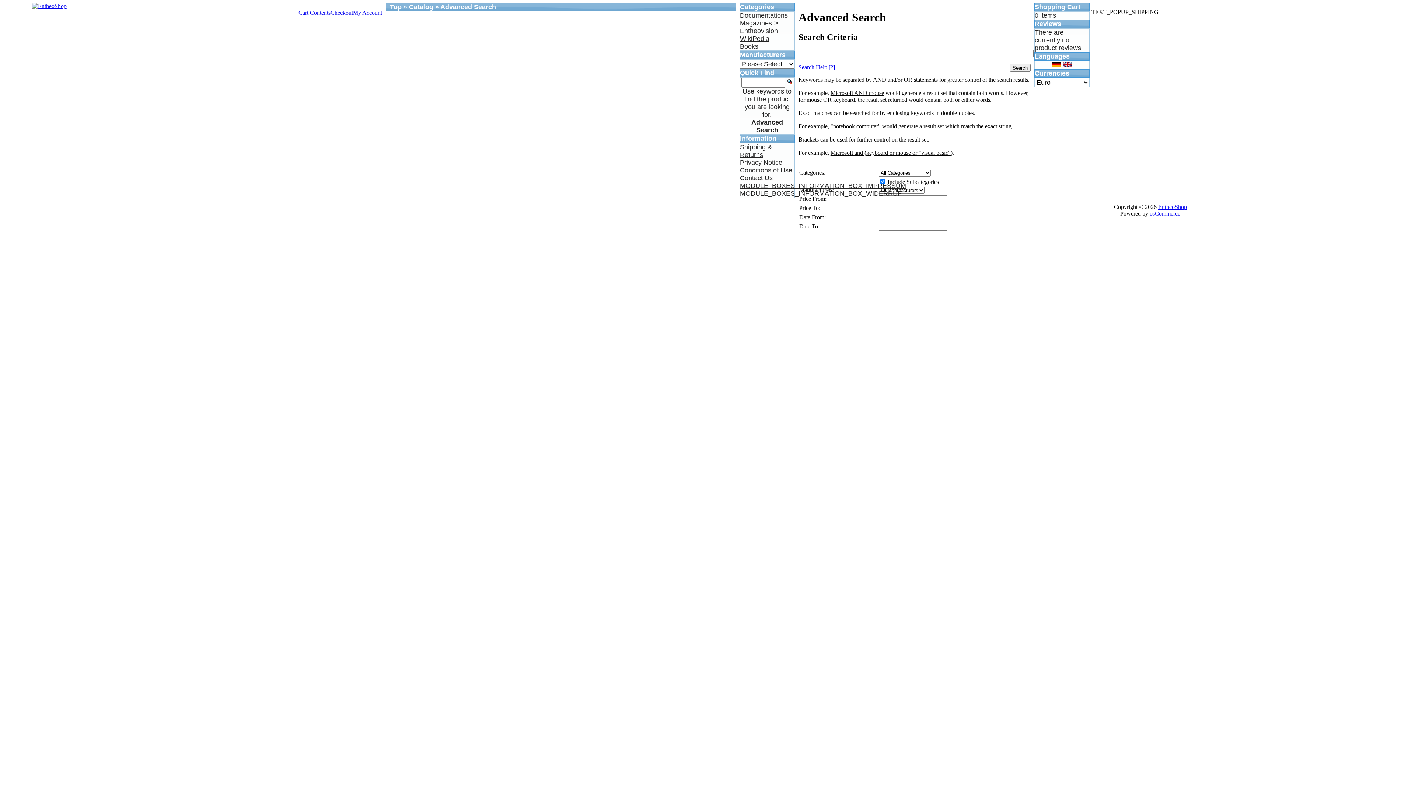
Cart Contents (314, 13)
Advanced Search (468, 7)
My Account (367, 13)
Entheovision (759, 31)
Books (749, 46)
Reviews (1048, 24)
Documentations (764, 15)
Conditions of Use (766, 170)
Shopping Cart (1057, 7)
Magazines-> (759, 23)
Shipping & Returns (756, 150)
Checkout (342, 13)
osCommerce (1165, 213)
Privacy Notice (761, 162)
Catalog (421, 7)
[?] (817, 67)
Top (396, 7)
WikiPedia (754, 38)
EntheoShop (1172, 207)
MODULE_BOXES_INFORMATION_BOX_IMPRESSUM (823, 185)
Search (1020, 68)
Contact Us (756, 178)
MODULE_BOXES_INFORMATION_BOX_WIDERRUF (821, 193)
